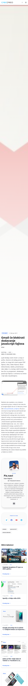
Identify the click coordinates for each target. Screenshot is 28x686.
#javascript (13, 529)
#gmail (5, 529)
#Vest (2, 347)
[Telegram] (21, 520)
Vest (10, 352)
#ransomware (7, 532)
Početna (3, 352)
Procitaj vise (6, 574)
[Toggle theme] (22, 2)
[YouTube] (16, 520)
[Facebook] (14, 503)
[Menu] (25, 2)
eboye (4, 550)
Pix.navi (4, 333)
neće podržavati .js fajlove (11, 409)
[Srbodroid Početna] (7, 2)
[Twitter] (6, 520)
